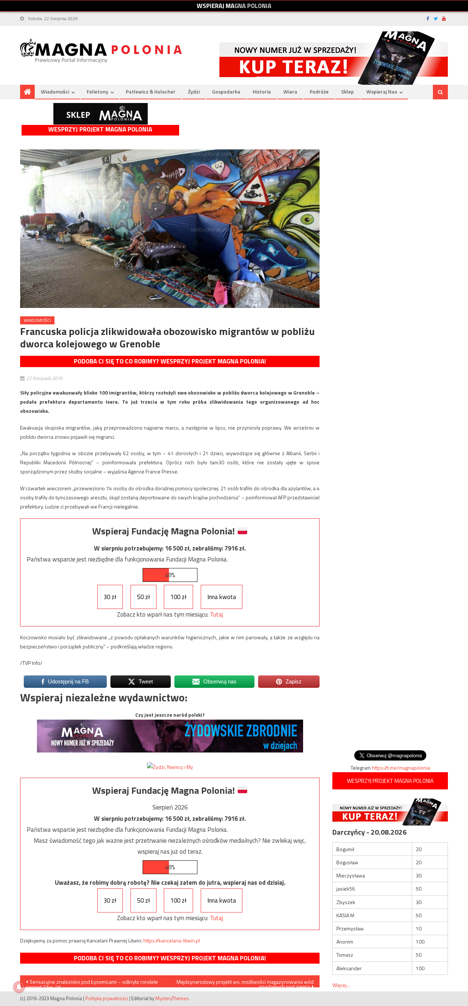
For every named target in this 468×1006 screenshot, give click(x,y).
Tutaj (216, 614)
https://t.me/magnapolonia (401, 767)
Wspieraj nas (381, 91)
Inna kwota (221, 597)
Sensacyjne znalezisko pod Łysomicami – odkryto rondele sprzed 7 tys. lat (92, 982)
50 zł (143, 597)
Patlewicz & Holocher (151, 91)
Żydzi (194, 91)
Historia (262, 91)
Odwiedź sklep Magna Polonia (100, 114)
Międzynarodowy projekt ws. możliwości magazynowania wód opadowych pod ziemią (245, 982)
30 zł (109, 597)
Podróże (319, 91)
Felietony (97, 91)
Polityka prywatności (106, 998)
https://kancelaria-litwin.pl (171, 940)
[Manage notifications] (19, 987)
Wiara (290, 91)
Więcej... (341, 985)
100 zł (178, 597)
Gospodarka (226, 91)
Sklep (347, 91)
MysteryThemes (172, 998)
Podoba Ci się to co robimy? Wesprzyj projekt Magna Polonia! (170, 361)
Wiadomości (55, 91)
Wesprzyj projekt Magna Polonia (100, 129)
